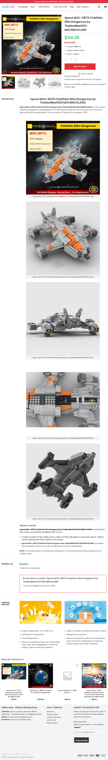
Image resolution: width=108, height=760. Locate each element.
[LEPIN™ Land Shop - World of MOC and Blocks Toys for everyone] (8, 7)
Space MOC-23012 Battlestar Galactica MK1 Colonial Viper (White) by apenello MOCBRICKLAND (94, 693)
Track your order (60, 7)
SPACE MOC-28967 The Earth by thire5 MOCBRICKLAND (40, 691)
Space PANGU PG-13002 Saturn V (67, 691)
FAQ (26, 754)
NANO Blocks (44, 7)
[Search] (99, 7)
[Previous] (5, 44)
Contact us (19, 754)
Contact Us (51, 720)
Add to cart (80, 66)
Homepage (23, 7)
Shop (32, 7)
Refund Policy (52, 723)
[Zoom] (4, 72)
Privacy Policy (52, 714)
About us (50, 711)
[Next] (57, 44)
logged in (37, 586)
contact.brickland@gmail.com (20, 717)
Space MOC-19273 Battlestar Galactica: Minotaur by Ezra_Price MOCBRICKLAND (14, 693)
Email (77, 727)
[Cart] (105, 7)
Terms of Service (54, 717)
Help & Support (82, 7)
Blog (72, 7)
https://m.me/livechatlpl (20, 719)
